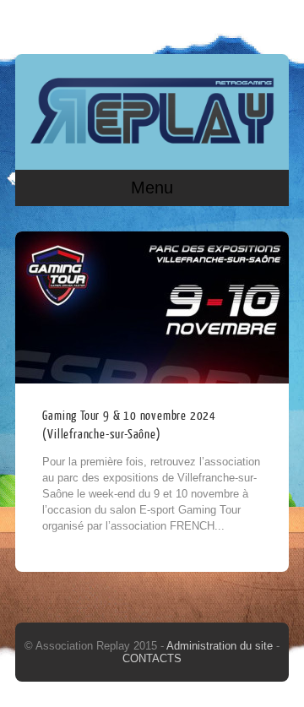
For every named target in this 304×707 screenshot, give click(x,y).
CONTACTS (152, 658)
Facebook (240, 23)
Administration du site (221, 645)
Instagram (273, 23)
